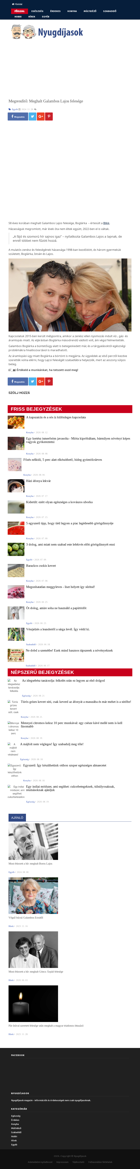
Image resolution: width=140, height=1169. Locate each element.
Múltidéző (90, 11)
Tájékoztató (78, 1162)
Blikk (106, 223)
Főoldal (18, 4)
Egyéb (45, 16)
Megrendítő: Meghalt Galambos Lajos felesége (46, 101)
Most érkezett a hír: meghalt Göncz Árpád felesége (36, 971)
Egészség (37, 11)
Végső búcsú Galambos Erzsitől (26, 917)
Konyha (72, 11)
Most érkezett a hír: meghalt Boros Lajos (30, 863)
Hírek (31, 16)
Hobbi (18, 16)
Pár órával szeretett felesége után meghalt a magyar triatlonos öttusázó (46, 1025)
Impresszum (62, 1162)
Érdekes (55, 11)
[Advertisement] (70, 70)
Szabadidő (109, 11)
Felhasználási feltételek (100, 1162)
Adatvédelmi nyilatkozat (40, 1162)
